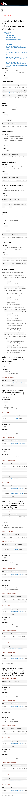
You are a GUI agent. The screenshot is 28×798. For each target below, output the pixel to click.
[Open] (2, 11)
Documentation (6, 15)
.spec (7, 33)
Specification (7, 32)
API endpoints (8, 44)
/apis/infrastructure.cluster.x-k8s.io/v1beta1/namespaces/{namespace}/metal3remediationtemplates (16, 52)
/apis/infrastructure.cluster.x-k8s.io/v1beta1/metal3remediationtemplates (16, 47)
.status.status (9, 43)
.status (7, 41)
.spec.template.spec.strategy (13, 39)
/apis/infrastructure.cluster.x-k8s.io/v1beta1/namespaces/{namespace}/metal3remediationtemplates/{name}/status (16, 64)
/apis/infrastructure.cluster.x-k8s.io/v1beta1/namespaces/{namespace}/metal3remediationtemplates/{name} (16, 58)
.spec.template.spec (11, 37)
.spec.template (10, 35)
